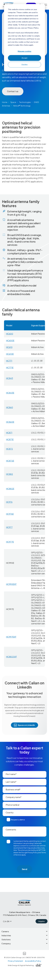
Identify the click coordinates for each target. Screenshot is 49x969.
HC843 (9, 378)
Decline (25, 64)
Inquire (41, 921)
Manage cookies (24, 51)
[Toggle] (45, 4)
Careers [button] (5, 931)
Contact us (12, 91)
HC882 (9, 474)
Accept (24, 58)
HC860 (9, 407)
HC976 (9, 502)
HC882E (10, 488)
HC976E (10, 514)
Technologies (25, 102)
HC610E (10, 354)
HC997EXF (11, 636)
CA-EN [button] (6, 921)
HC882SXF (11, 656)
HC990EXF (11, 584)
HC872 (9, 448)
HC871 (9, 432)
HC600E (10, 340)
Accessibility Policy (33, 961)
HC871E (10, 439)
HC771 (9, 360)
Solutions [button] (6, 939)
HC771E (9, 367)
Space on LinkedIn (26, 725)
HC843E (10, 392)
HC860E (10, 422)
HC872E (10, 460)
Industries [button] (6, 935)
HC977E (10, 541)
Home (4, 102)
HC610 (9, 347)
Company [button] (6, 943)
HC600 (9, 333)
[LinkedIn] (24, 954)
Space (13, 102)
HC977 (9, 527)
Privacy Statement (15, 961)
